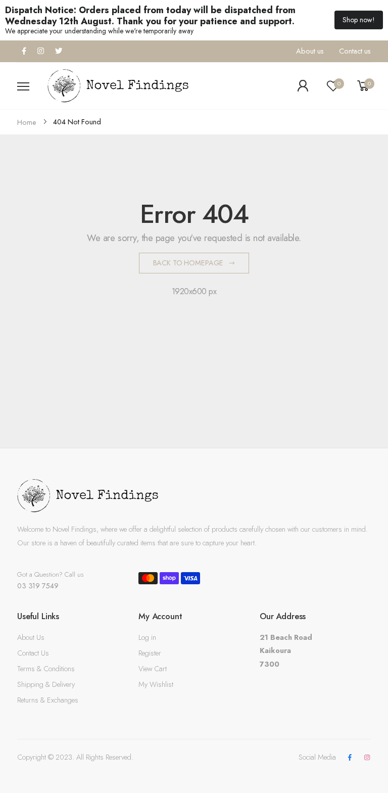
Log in (147, 637)
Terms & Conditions (46, 669)
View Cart (152, 669)
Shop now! (359, 20)
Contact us (355, 51)
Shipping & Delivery (46, 684)
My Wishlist (155, 684)
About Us (30, 637)
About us (310, 51)
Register (149, 653)
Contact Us (33, 653)
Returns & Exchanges (47, 700)
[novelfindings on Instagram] (367, 758)
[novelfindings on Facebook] (349, 758)
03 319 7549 (37, 586)
